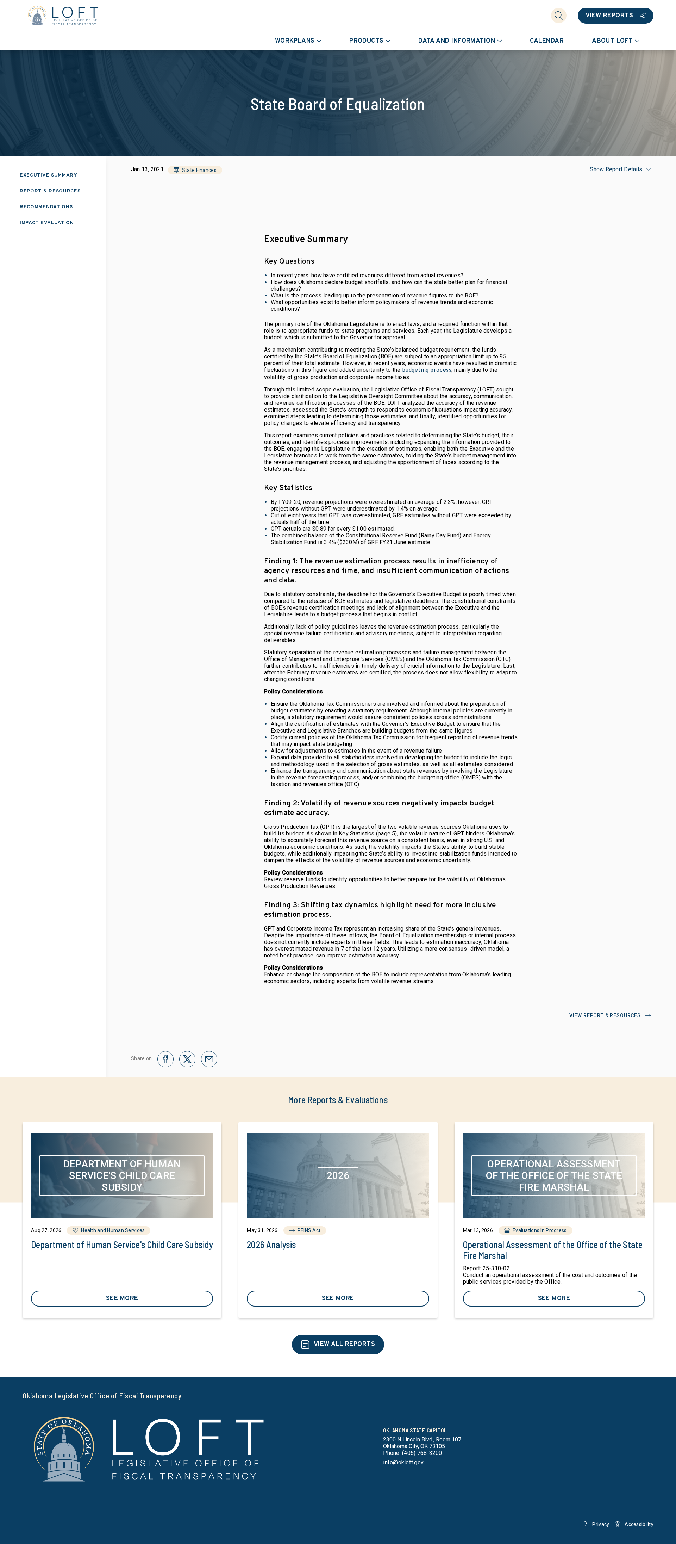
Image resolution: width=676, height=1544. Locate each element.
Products (366, 41)
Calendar (547, 41)
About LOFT (612, 41)
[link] (122, 1220)
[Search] (558, 15)
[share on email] (209, 1059)
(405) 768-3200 (422, 1453)
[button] (195, 170)
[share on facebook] (165, 1059)
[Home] (63, 15)
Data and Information (456, 41)
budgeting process (427, 370)
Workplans (295, 41)
